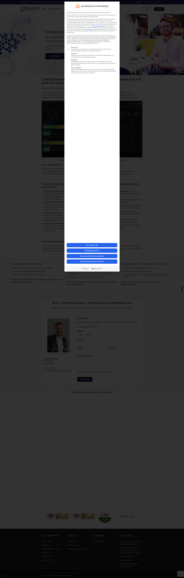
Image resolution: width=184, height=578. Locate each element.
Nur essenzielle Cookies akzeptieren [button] (92, 256)
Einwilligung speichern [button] (92, 250)
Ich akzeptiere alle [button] (92, 245)
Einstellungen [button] (89, 29)
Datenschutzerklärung (98, 26)
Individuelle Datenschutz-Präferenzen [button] (92, 261)
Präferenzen (85, 268)
